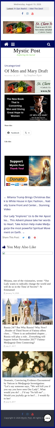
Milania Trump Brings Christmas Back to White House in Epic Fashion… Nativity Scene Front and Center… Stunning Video (27, 203)
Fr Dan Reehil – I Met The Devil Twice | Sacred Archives (28, 10)
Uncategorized (12, 65)
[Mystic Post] (6, 44)
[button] (47, 419)
